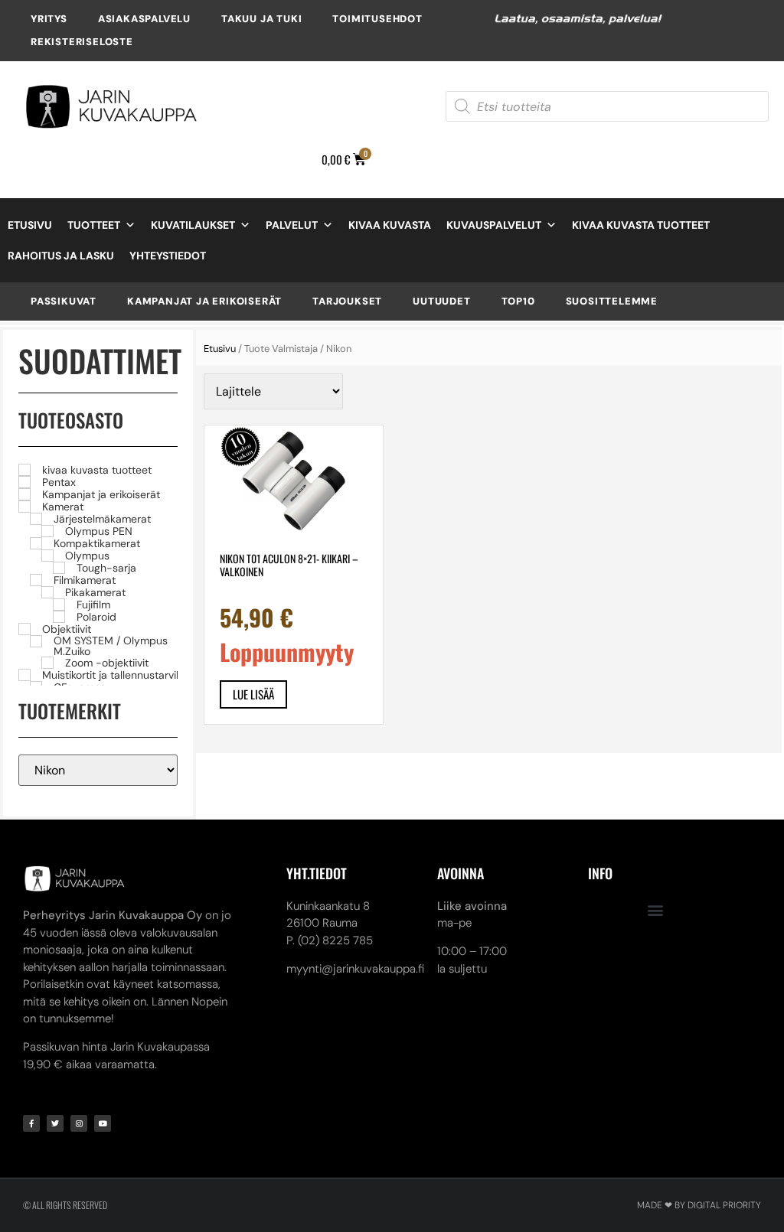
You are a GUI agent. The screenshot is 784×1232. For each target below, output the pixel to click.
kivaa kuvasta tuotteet (641, 225)
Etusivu (30, 225)
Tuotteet (93, 225)
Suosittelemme (612, 301)
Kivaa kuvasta (389, 225)
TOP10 (518, 301)
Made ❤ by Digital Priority (699, 1205)
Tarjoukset (347, 301)
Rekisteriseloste (82, 41)
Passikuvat (63, 301)
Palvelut (292, 225)
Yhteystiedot (167, 255)
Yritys (49, 18)
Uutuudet (441, 301)
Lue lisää (253, 694)
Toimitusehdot (377, 18)
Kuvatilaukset (193, 225)
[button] (655, 910)
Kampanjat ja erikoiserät (204, 301)
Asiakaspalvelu (144, 18)
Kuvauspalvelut (493, 225)
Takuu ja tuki (261, 18)
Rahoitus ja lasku (61, 255)
